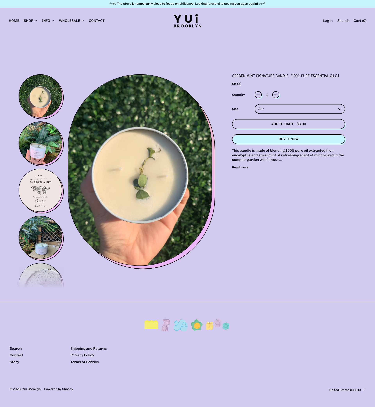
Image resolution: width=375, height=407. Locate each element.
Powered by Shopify (58, 389)
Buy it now (289, 139)
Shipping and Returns (89, 348)
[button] (343, 20)
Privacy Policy (82, 355)
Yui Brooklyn (31, 389)
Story (14, 362)
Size (235, 109)
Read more (240, 167)
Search (16, 348)
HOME (14, 21)
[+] (275, 94)
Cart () (360, 22)
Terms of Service (85, 362)
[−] (258, 94)
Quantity (238, 94)
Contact (16, 355)
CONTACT (96, 21)
